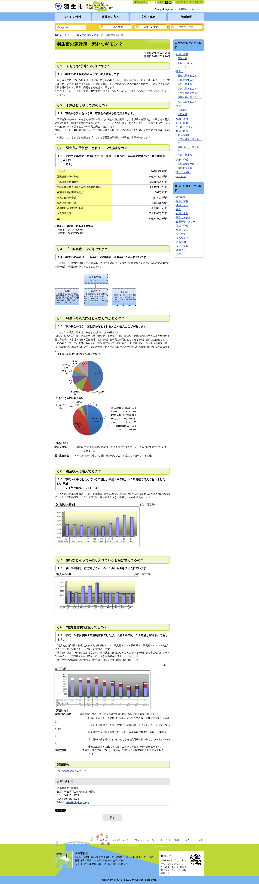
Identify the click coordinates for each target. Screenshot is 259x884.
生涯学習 (182, 110)
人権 (178, 254)
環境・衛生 (182, 229)
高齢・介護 (182, 159)
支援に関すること (187, 79)
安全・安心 (182, 245)
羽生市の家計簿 (114, 35)
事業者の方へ (110, 16)
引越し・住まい (184, 126)
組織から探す (151, 27)
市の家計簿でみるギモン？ (72, 771)
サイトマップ (197, 9)
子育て (179, 71)
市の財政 (99, 35)
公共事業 (181, 233)
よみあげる (197, 2)
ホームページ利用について (174, 840)
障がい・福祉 (183, 172)
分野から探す (186, 27)
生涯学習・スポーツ (187, 221)
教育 (178, 106)
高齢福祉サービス (187, 163)
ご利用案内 (182, 9)
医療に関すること (187, 75)
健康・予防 (182, 213)
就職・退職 (182, 118)
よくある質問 (116, 27)
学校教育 (182, 114)
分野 (76, 35)
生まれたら (184, 67)
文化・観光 (148, 16)
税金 (178, 209)
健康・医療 (182, 131)
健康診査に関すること (190, 97)
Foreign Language (164, 9)
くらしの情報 (72, 16)
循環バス (181, 250)
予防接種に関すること (190, 93)
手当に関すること (187, 84)
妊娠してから (185, 62)
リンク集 (198, 840)
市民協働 (181, 241)
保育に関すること (187, 88)
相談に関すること (187, 101)
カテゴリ (67, 35)
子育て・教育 (183, 217)
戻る (112, 817)
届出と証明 (182, 201)
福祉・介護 (182, 225)
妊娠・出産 (182, 54)
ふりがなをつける (183, 2)
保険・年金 (182, 205)
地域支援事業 (185, 168)
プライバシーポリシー (144, 840)
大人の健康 (184, 135)
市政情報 (186, 16)
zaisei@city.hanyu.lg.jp (77, 802)
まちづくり (182, 237)
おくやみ (181, 176)
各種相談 (181, 197)
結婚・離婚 (182, 122)
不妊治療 (182, 58)
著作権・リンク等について (114, 840)
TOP (57, 35)
